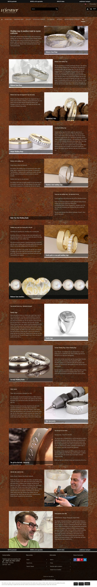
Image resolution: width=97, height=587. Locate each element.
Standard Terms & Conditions (55, 569)
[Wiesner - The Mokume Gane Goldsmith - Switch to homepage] (10, 11)
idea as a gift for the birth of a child (77, 438)
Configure (87, 583)
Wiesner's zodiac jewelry (34, 409)
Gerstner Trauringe (59, 370)
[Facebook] (75, 559)
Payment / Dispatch (30, 566)
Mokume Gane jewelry (21, 106)
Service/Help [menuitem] (93, 4)
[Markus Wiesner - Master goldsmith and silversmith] (66, 488)
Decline (75, 583)
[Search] (56, 8)
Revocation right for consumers (56, 566)
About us (51, 559)
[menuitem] (44, 8)
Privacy (51, 563)
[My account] (87, 8)
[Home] (2, 19)
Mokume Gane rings (17, 40)
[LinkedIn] (85, 559)
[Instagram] (78, 559)
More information (53, 584)
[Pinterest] (81, 559)
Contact (27, 559)
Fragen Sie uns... (29, 563)
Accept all (81, 583)
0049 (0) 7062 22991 (12, 561)
